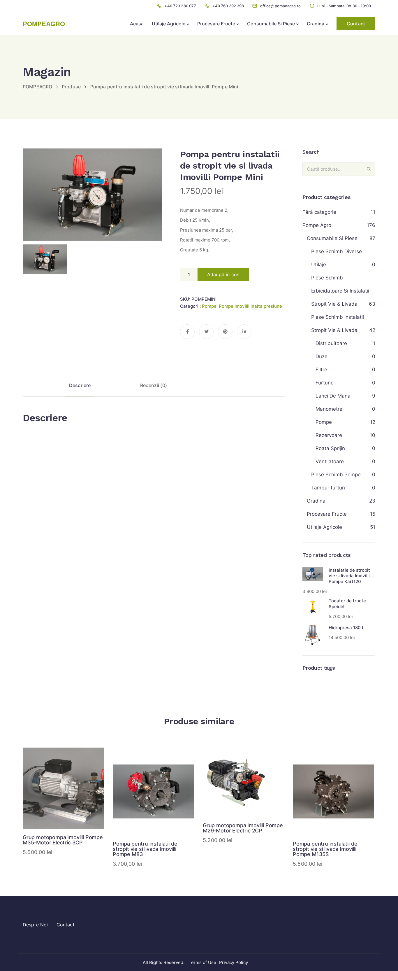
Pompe (209, 306)
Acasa (137, 24)
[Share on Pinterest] (225, 331)
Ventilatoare (330, 461)
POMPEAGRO (44, 23)
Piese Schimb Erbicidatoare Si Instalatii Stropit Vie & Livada (340, 291)
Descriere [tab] (80, 385)
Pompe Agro (316, 225)
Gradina (315, 24)
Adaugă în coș (223, 274)
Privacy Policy (233, 962)
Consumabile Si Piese (271, 24)
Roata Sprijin (330, 448)
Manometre (329, 409)
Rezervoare (329, 435)
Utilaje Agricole (168, 24)
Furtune (325, 383)
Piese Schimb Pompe (336, 474)
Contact (356, 24)
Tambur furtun (328, 488)
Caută (368, 169)
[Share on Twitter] (206, 331)
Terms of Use (202, 962)
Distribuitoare (331, 343)
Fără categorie (319, 212)
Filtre (321, 369)
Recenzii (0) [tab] (153, 385)
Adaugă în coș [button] (63, 805)
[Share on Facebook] (187, 331)
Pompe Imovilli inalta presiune (250, 306)
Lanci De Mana (333, 396)
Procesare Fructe (216, 24)
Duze (321, 356)
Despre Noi (35, 925)
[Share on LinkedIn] (244, 331)
